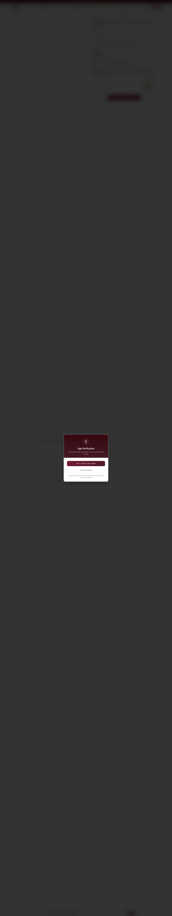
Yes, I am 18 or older (86, 463)
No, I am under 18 (86, 470)
